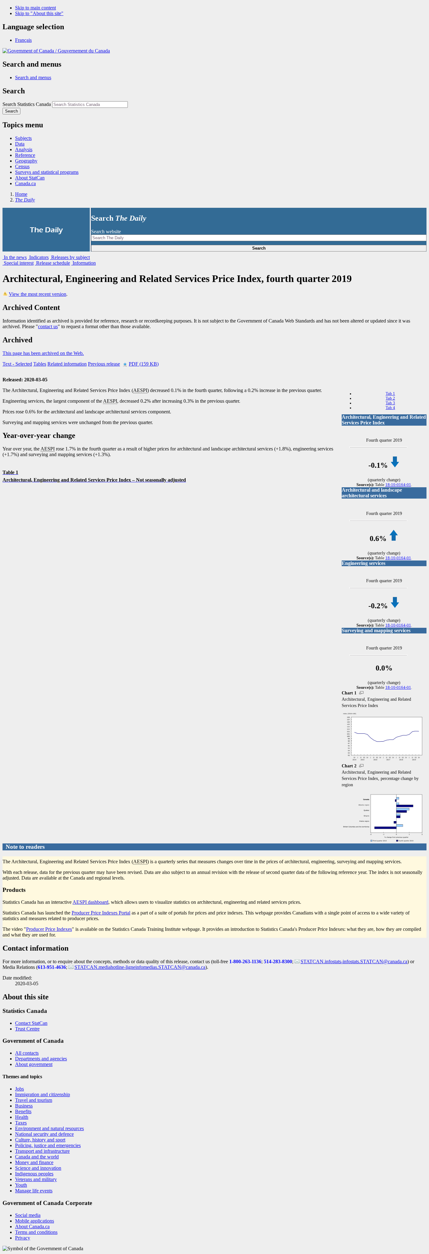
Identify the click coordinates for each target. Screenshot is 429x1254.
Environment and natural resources (49, 1128)
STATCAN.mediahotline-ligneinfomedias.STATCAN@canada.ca (139, 967)
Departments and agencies (41, 1058)
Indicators (38, 257)
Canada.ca (25, 183)
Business (24, 1105)
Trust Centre (27, 1028)
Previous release (104, 364)
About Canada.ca (32, 1226)
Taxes (21, 1122)
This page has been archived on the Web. (43, 353)
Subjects (23, 138)
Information (83, 263)
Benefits (23, 1111)
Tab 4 (390, 408)
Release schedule (52, 263)
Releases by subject (70, 257)
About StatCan (30, 177)
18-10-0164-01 (398, 485)
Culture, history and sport (40, 1139)
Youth (21, 1185)
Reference (25, 155)
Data (19, 143)
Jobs (19, 1088)
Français (23, 40)
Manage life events (33, 1190)
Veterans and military (36, 1179)
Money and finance (34, 1162)
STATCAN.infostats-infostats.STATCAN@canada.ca (354, 961)
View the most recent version (37, 294)
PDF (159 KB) (144, 364)
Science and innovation (38, 1168)
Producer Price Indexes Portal (101, 912)
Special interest (18, 263)
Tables (39, 364)
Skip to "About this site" (39, 13)
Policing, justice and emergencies (48, 1145)
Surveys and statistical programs (47, 172)
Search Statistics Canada (27, 104)
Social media (28, 1215)
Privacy (22, 1237)
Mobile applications (34, 1221)
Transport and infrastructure (42, 1151)
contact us (48, 326)
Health (21, 1117)
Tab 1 (390, 393)
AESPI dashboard (90, 902)
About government (33, 1064)
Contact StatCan (31, 1023)
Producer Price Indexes (49, 929)
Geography (26, 160)
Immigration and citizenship (42, 1094)
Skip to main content (35, 7)
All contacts (27, 1053)
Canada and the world (37, 1156)
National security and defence (44, 1134)
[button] (33, 77)
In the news (15, 257)
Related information (67, 364)
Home (21, 194)
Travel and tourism (33, 1100)
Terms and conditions (36, 1232)
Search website (106, 231)
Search (259, 248)
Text (17, 364)
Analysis (23, 149)
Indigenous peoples (34, 1173)
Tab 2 (390, 398)
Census (22, 166)
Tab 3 (390, 403)
